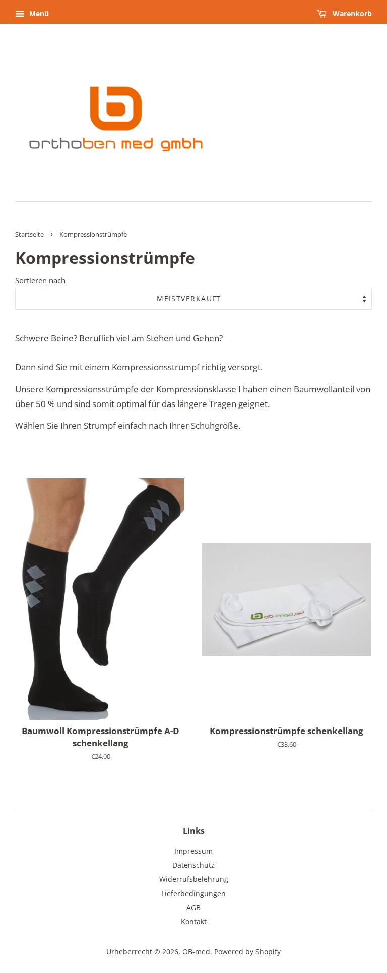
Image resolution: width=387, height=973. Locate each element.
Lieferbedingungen (193, 893)
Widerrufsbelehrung (193, 879)
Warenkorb (351, 13)
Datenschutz (193, 865)
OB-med (196, 951)
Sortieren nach (40, 280)
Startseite (29, 234)
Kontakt (194, 921)
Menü (38, 13)
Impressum (193, 851)
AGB (193, 907)
